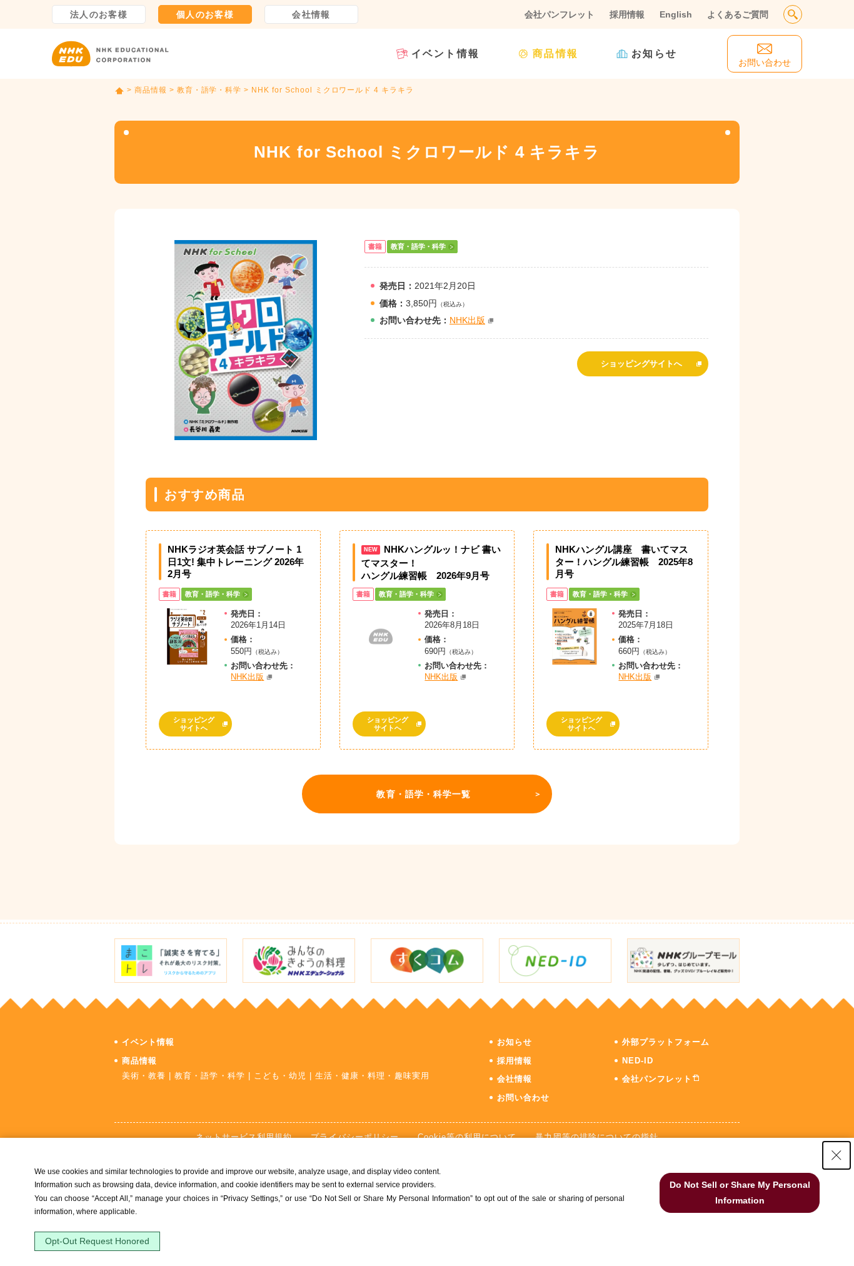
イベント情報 (445, 53)
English (676, 14)
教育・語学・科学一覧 (423, 794)
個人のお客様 (205, 14)
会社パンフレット (560, 14)
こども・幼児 (280, 1075)
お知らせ (654, 53)
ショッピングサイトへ (641, 363)
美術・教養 (144, 1075)
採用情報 (627, 14)
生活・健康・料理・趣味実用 (372, 1075)
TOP (119, 91)
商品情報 (555, 53)
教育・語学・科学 (209, 90)
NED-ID (637, 1060)
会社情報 (311, 14)
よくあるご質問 (737, 14)
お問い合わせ (523, 1097)
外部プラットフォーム (666, 1042)
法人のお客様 (99, 14)
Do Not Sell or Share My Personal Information (740, 1192)
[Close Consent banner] (836, 1155)
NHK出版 (467, 320)
